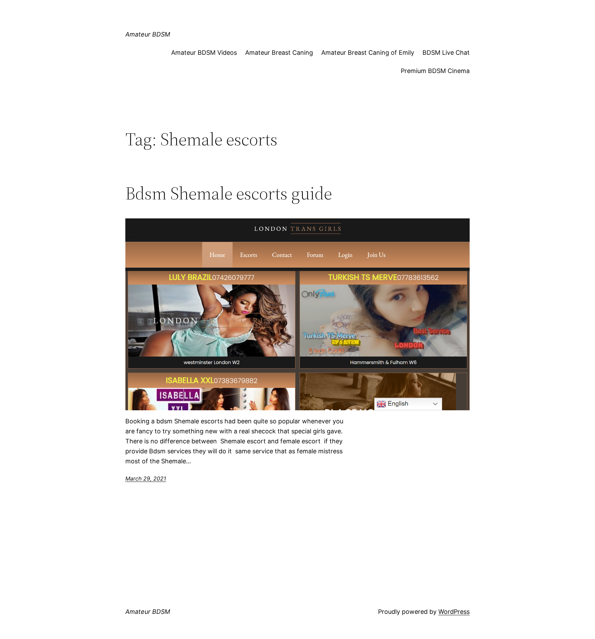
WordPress (454, 611)
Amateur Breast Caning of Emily (367, 52)
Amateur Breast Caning (279, 52)
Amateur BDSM (147, 34)
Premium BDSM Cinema (435, 70)
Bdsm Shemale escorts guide (228, 193)
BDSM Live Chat (446, 52)
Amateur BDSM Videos (204, 52)
